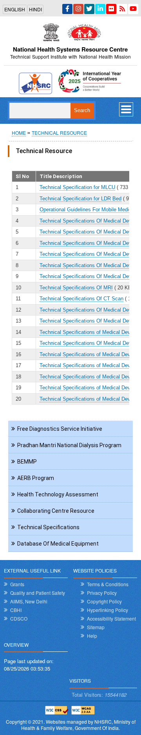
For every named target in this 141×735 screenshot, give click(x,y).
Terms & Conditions (107, 584)
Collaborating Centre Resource (55, 511)
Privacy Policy (102, 592)
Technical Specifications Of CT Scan (81, 298)
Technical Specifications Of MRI (76, 288)
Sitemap (96, 627)
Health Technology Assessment (57, 494)
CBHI (16, 610)
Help (92, 635)
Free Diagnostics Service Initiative (59, 429)
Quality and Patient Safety (37, 592)
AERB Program (35, 478)
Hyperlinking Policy (107, 610)
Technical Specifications (48, 527)
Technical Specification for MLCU (77, 187)
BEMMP (27, 461)
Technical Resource (59, 132)
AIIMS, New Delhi (28, 601)
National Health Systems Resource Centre (70, 49)
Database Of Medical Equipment (58, 544)
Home (19, 132)
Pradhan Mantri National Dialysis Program (69, 445)
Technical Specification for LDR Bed (80, 199)
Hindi (35, 9)
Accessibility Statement (111, 618)
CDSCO (18, 618)
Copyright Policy (104, 601)
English (14, 9)
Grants (17, 584)
